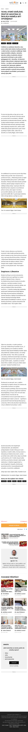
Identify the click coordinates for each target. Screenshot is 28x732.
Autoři (10, 725)
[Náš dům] (14, 2)
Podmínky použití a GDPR (17, 725)
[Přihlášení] (21, 3)
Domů (3, 725)
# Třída (19, 481)
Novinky (9, 43)
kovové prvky (8, 657)
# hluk (9, 481)
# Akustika (4, 481)
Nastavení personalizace (14, 729)
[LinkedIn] (11, 560)
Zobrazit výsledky (14, 666)
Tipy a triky (15, 43)
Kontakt (6, 725)
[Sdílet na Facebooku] (24, 529)
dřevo (6, 653)
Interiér (3, 43)
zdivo (6, 655)
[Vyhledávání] (23, 3)
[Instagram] (13, 560)
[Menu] (25, 3)
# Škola (14, 481)
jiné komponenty (9, 659)
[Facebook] (15, 560)
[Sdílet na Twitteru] (26, 529)
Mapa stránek (16, 726)
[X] (16, 560)
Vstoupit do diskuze (14, 525)
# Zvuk (24, 481)
